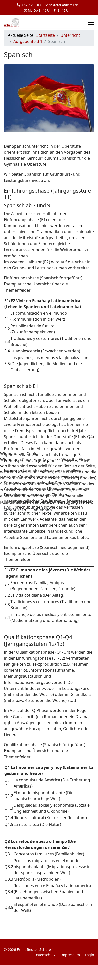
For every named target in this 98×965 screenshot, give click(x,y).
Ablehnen (43, 510)
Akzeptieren (14, 510)
